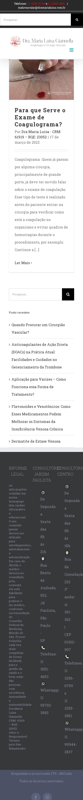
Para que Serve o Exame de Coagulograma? (41, 79)
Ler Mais (22, 262)
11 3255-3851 (56, 3)
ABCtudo (65, 773)
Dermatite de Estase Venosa (36, 441)
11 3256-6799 (36, 3)
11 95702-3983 (46, 705)
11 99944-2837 (70, 744)
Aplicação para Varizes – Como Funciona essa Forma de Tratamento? (39, 387)
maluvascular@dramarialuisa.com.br (41, 7)
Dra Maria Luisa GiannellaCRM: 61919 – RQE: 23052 (17, 718)
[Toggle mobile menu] (71, 50)
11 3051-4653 (44, 669)
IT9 (53, 773)
